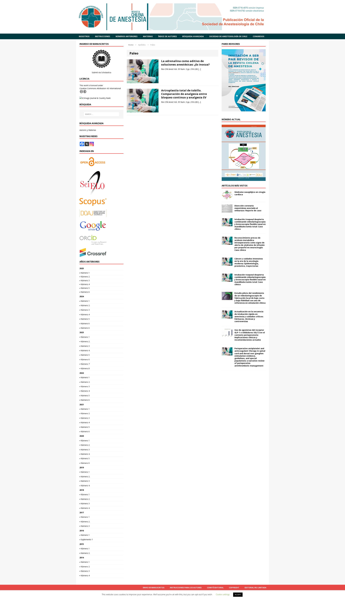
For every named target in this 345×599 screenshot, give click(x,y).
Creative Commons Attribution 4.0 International (100, 88)
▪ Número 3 (85, 280)
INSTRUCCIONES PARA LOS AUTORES (186, 587)
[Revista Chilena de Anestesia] (172, 17)
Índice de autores (167, 36)
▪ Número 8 (85, 368)
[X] (87, 144)
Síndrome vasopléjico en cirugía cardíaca (249, 193)
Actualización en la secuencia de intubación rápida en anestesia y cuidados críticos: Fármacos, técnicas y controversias (248, 316)
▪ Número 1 (85, 273)
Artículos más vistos (234, 185)
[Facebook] (82, 144)
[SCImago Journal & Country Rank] (95, 98)
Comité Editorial (215, 587)
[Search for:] (101, 114)
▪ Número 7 (85, 364)
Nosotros (84, 36)
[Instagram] (91, 144)
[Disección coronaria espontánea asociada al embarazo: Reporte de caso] (227, 211)
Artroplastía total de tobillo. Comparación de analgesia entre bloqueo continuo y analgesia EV (184, 94)
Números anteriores (126, 36)
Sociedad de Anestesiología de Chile (228, 36)
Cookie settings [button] (223, 594)
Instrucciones (102, 36)
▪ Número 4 (85, 284)
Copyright (234, 587)
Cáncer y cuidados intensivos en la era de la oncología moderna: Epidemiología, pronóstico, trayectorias (248, 262)
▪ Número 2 (85, 276)
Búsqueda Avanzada (193, 36)
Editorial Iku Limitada (255, 587)
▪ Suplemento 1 (86, 539)
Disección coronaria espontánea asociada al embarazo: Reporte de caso (247, 208)
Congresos (258, 36)
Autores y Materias (88, 130)
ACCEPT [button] (238, 594)
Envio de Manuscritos (153, 587)
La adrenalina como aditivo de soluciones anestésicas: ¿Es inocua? (185, 62)
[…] (199, 69)
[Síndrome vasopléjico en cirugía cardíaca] (227, 197)
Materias (148, 36)
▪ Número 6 (85, 292)
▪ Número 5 (85, 288)
